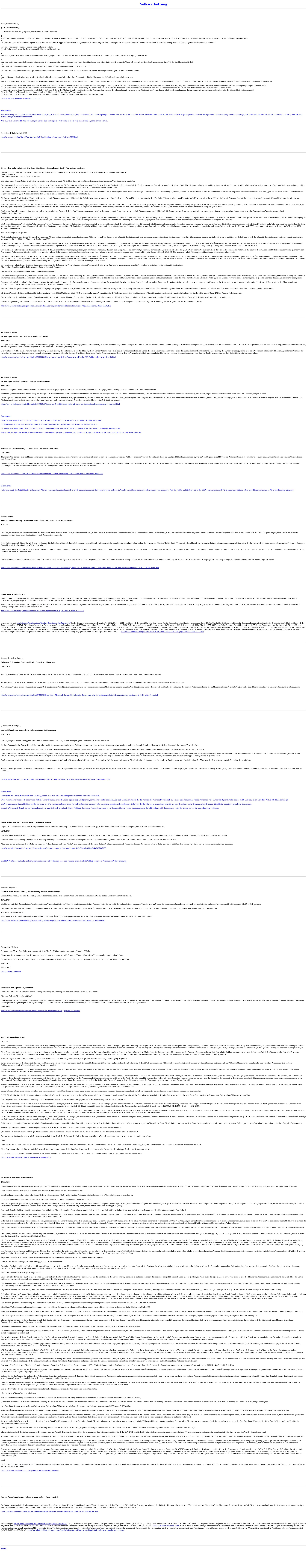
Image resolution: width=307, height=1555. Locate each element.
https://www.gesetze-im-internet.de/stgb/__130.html (20, 98)
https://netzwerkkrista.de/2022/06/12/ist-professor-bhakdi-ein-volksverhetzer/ (30, 1470)
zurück (3, 1548)
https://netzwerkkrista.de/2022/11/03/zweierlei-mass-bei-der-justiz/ (26, 1157)
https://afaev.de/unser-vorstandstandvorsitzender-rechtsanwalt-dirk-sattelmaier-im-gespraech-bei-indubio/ (40, 1011)
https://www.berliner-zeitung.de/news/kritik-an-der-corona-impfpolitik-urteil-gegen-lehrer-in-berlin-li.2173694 (42, 611)
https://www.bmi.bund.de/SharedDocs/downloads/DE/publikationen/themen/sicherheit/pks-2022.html (39, 137)
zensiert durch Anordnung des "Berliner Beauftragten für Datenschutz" (44, 623)
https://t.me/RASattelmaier (11, 971)
